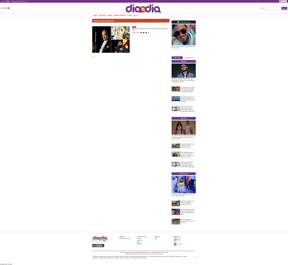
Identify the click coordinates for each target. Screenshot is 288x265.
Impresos (157, 236)
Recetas (139, 244)
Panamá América (141, 236)
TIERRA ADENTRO (120, 15)
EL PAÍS (129, 15)
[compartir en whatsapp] (149, 32)
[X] (101, 241)
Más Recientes (189, 57)
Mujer (138, 242)
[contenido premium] (98, 245)
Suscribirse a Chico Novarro (92, 57)
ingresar (283, 1)
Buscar (284, 8)
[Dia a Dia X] (4, 8)
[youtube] (104, 241)
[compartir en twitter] (143, 32)
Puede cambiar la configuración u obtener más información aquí (131, 257)
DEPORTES (102, 15)
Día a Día (139, 240)
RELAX (136, 15)
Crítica (139, 238)
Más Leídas (177, 57)
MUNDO (109, 15)
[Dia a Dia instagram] (6, 8)
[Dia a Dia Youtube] (8, 8)
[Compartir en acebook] (141, 32)
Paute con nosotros (124, 238)
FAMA (95, 15)
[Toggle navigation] (8, 1)
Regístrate (122, 236)
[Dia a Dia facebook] (2, 8)
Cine (156, 238)
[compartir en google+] (146, 32)
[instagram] (106, 241)
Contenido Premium (185, 22)
